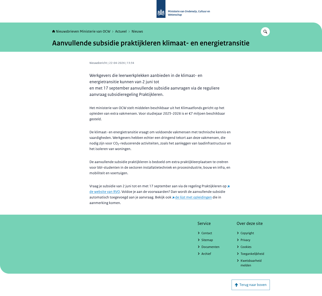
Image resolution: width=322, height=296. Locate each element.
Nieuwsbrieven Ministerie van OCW (83, 31)
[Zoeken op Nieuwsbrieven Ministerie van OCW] (265, 31)
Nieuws (137, 31)
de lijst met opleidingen (193, 197)
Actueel (121, 31)
